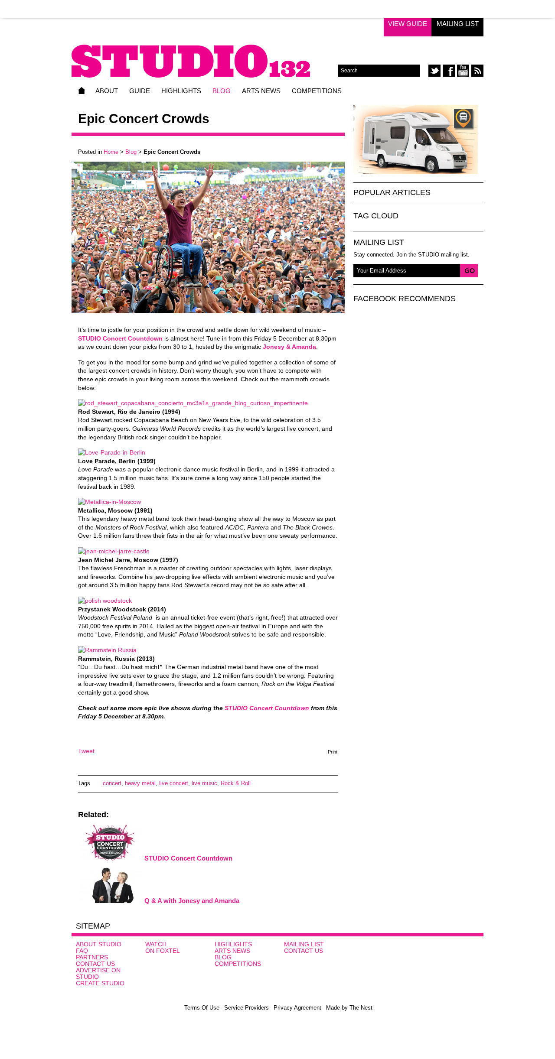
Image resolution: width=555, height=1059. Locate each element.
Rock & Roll (236, 783)
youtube (463, 71)
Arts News (261, 90)
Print (332, 751)
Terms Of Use (201, 1007)
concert (112, 783)
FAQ (82, 950)
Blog (221, 90)
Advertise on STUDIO (98, 973)
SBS (458, 955)
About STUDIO (98, 944)
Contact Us (95, 963)
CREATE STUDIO (100, 983)
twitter (434, 71)
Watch (155, 944)
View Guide (407, 23)
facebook (449, 71)
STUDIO (205, 55)
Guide (139, 90)
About (106, 90)
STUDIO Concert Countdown (188, 858)
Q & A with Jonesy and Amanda (191, 900)
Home (81, 90)
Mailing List (458, 23)
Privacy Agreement (297, 1007)
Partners (92, 957)
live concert (173, 783)
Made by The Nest (349, 1007)
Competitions (317, 90)
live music (204, 783)
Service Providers (246, 1007)
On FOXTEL (162, 950)
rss (477, 71)
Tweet (86, 750)
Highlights (181, 90)
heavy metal (140, 783)
